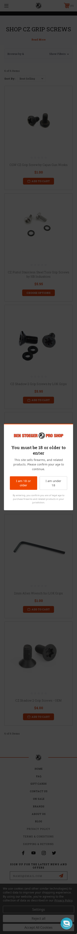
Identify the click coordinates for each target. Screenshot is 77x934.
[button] (66, 923)
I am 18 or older (23, 483)
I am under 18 (53, 483)
